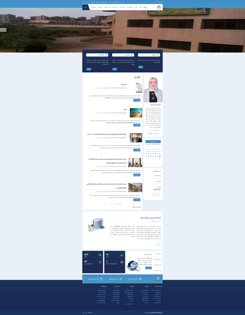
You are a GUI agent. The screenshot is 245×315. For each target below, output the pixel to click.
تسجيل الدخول (116, 2)
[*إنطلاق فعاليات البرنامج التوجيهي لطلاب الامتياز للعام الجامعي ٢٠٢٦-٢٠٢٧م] (135, 137)
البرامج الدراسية (157, 296)
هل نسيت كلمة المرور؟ (155, 193)
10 (159, 151)
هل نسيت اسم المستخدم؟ (155, 195)
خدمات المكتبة (102, 298)
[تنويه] (135, 113)
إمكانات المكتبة (102, 292)
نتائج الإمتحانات (145, 298)
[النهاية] (105, 203)
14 (150, 151)
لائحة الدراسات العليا (156, 290)
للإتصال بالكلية (133, 279)
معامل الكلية (130, 296)
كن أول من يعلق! (99, 87)
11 (157, 151)
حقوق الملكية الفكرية (101, 300)
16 (146, 151)
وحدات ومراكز (158, 270)
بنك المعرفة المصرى (101, 302)
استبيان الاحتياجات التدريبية (101, 2)
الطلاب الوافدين (145, 300)
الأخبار (104, 87)
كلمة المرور (158, 181)
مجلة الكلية (158, 300)
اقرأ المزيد (148, 268)
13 (152, 151)
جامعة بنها (147, 312)
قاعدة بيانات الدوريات (100, 296)
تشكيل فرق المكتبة (101, 290)
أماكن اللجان (145, 296)
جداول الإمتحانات (157, 302)
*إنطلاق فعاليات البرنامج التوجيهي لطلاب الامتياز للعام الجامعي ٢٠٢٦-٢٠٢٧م (106, 134)
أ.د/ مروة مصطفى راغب (155, 130)
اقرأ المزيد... (136, 100)
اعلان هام (123, 84)
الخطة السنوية (116, 290)
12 (155, 151)
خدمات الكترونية (158, 264)
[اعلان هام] (135, 88)
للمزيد (158, 244)
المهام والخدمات (115, 298)
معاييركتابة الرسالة (157, 298)
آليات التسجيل (158, 294)
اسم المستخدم (158, 175)
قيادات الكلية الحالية (129, 290)
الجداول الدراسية (144, 290)
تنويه (125, 109)
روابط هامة (158, 253)
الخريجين (146, 302)
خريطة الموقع (113, 279)
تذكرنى (159, 186)
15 (148, 151)
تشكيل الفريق (116, 294)
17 (159, 153)
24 (159, 156)
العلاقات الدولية (93, 279)
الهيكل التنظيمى (129, 294)
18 (157, 153)
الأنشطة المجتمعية (115, 292)
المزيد (140, 67)
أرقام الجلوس (145, 294)
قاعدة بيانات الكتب (101, 294)
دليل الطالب (158, 292)
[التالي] (108, 203)
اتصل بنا (85, 7)
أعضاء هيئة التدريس (129, 303)
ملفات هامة (158, 259)
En (110, 2)
